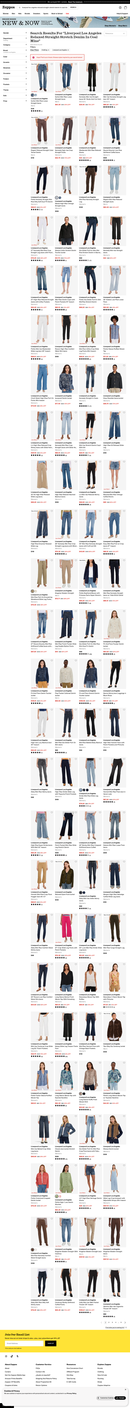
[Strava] (17, 1356)
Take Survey (71, 1378)
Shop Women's (110, 26)
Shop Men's (122, 26)
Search (73, 7)
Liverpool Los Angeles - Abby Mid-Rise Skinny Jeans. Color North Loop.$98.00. (42, 782)
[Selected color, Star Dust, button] (80, 892)
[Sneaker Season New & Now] (65, 22)
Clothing (44, 50)
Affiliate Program (73, 1372)
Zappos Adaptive (104, 1385)
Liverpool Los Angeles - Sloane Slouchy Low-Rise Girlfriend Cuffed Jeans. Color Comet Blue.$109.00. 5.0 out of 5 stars (114, 138)
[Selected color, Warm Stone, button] (32, 591)
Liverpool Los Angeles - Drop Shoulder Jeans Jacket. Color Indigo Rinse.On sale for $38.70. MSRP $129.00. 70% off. (114, 385)
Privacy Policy (71, 1393)
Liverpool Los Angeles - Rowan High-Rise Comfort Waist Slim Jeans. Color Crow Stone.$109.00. (66, 337)
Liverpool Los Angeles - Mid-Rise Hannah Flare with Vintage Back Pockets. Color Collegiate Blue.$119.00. (90, 1035)
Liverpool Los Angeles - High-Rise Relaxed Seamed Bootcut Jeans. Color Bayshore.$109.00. (66, 483)
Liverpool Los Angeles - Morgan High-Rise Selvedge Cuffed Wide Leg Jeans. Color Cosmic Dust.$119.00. (114, 885)
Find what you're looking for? (115, 1327)
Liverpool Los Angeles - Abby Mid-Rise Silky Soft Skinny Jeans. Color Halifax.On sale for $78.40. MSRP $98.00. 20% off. (42, 1293)
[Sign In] (120, 7)
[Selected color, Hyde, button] (32, 95)
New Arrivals (102, 1375)
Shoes (100, 1382)
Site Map (70, 1375)
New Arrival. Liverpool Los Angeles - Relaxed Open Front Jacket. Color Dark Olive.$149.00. (66, 885)
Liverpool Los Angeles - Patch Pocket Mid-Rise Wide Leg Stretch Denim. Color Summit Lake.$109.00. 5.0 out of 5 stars (66, 833)
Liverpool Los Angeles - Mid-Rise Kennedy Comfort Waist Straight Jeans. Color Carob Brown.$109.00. (42, 1240)
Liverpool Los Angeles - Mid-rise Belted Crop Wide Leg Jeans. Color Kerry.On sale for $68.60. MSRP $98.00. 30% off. (42, 1137)
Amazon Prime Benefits (13, 1378)
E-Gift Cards (71, 1382)
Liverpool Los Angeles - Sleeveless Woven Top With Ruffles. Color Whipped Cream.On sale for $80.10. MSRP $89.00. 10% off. (90, 985)
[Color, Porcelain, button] (35, 1249)
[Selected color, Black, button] (105, 1300)
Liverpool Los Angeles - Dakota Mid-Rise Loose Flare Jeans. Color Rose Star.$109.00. (114, 833)
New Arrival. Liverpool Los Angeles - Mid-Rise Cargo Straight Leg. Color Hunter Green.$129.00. (114, 936)
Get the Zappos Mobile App (15, 1375)
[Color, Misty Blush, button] (60, 1196)
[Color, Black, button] (84, 1093)
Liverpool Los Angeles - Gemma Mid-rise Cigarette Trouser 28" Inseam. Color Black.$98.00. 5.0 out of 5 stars (114, 1293)
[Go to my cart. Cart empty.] (126, 7)
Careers (8, 1372)
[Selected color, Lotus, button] (56, 1196)
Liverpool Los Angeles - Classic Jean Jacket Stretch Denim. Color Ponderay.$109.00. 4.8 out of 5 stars (66, 1137)
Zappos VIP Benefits (12, 1382)
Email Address (12, 1343)
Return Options (41, 1385)
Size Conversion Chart (75, 1368)
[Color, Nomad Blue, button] (60, 197)
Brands (100, 1368)
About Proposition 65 (43, 1382)
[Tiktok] (12, 1356)
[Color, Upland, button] (84, 790)
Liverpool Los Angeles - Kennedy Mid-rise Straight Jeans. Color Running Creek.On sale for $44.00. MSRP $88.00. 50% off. (114, 239)
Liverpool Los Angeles (60, 50)
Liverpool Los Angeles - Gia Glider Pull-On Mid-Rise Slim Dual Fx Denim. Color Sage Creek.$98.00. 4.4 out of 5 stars (90, 632)
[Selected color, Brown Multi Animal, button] (80, 1093)
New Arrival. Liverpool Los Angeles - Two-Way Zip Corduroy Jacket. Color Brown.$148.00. (114, 1035)
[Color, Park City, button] (87, 790)
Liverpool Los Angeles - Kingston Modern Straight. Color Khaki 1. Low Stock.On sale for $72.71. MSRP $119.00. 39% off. (66, 582)
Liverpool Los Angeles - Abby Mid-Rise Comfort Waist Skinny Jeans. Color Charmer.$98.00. (42, 936)
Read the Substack (75, 2)
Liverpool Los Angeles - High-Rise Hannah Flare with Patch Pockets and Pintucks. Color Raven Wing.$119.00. (114, 731)
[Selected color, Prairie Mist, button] (56, 197)
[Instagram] (6, 1356)
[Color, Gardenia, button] (35, 591)
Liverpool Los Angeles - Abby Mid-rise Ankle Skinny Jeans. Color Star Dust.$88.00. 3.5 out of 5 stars (90, 885)
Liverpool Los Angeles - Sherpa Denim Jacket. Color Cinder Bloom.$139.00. (114, 1137)
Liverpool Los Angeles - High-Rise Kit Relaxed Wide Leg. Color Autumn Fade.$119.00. (114, 433)
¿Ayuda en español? (43, 1375)
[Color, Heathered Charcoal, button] (108, 1300)
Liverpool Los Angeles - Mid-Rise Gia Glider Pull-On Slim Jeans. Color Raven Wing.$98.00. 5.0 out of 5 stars (66, 731)
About (7, 1368)
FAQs (38, 1368)
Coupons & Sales (11, 1385)
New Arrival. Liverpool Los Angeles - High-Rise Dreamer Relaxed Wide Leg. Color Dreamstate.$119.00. (42, 532)
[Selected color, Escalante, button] (80, 790)
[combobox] (43, 7)
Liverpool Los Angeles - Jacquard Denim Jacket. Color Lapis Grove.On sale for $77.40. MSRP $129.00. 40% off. (66, 385)
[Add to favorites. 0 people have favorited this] (51, 64)
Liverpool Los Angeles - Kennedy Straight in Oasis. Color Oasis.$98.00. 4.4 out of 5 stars (90, 385)
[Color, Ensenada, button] (35, 95)
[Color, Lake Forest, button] (84, 892)
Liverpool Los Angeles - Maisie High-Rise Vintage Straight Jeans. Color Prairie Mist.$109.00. (66, 188)
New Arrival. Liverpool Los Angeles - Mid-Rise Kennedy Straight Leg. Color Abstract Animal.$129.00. (90, 188)
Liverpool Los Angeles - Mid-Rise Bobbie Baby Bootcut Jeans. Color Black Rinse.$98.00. (90, 731)
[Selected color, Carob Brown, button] (32, 1249)
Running (101, 1378)
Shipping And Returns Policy (46, 1378)
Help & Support (122, 14)
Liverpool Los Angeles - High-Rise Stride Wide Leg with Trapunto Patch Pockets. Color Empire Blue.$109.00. (66, 782)
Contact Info (40, 1372)
